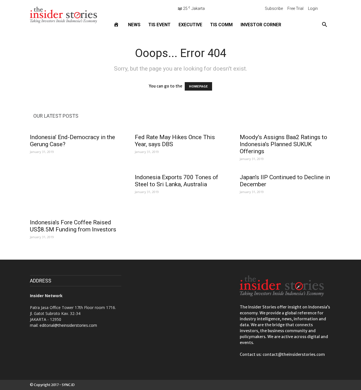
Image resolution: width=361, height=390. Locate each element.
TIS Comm (221, 24)
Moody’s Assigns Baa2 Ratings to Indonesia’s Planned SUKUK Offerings (283, 144)
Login (313, 8)
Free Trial (295, 8)
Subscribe (274, 8)
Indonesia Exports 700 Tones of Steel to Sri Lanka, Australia (176, 181)
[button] (324, 25)
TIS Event (159, 24)
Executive (190, 24)
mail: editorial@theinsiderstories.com (63, 325)
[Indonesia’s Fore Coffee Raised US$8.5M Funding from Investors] (75, 192)
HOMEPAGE (198, 86)
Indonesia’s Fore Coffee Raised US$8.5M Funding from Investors (73, 226)
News (134, 24)
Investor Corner (261, 24)
